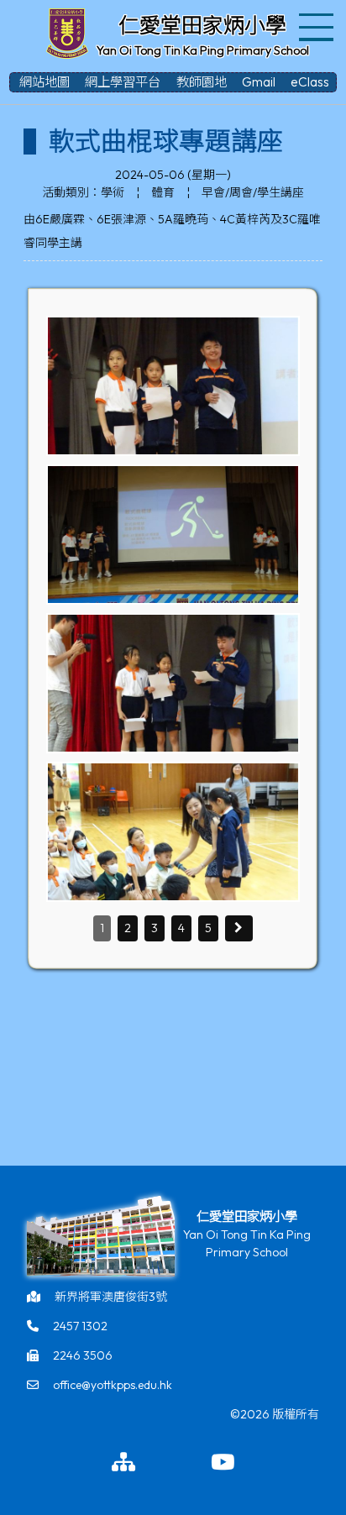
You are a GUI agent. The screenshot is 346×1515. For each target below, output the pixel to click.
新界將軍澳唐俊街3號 (111, 1296)
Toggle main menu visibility (317, 25)
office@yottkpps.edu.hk (112, 1384)
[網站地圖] (123, 1463)
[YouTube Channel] (222, 1463)
